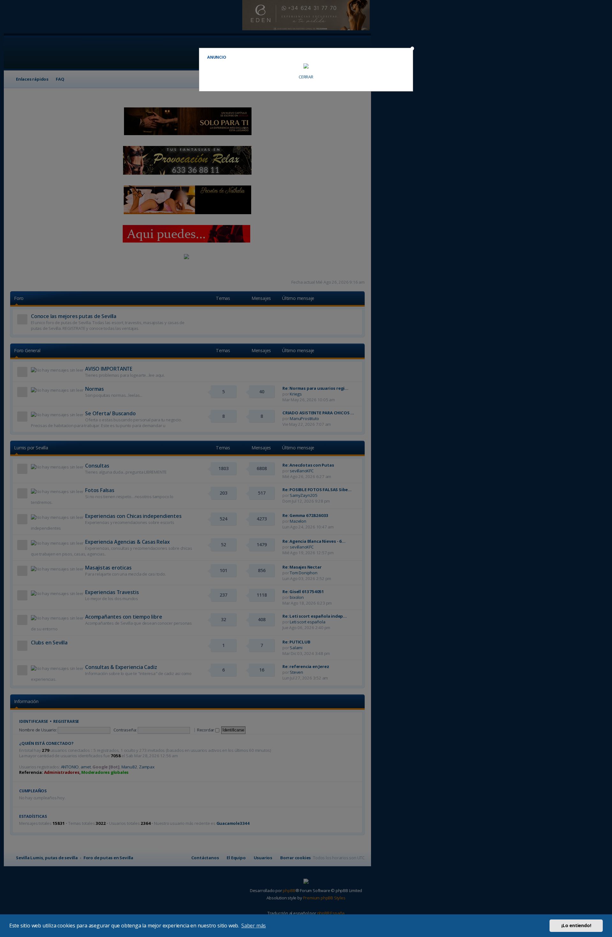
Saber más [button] (253, 925)
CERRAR (306, 77)
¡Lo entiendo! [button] (576, 925)
